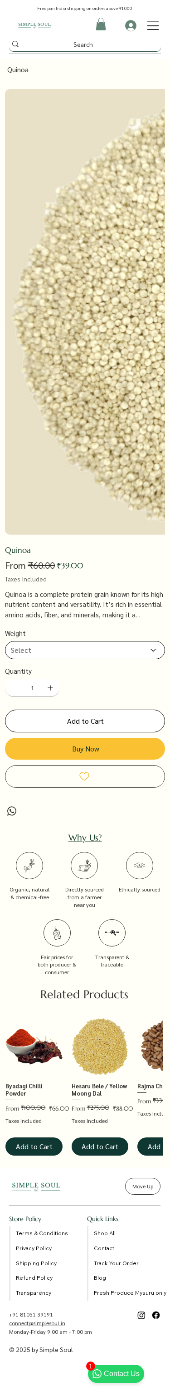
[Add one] (50, 688)
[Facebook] (156, 1315)
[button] (101, 24)
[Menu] (153, 25)
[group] (84, 1087)
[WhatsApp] (12, 811)
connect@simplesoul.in (37, 1323)
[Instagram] (141, 1315)
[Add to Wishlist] (85, 776)
